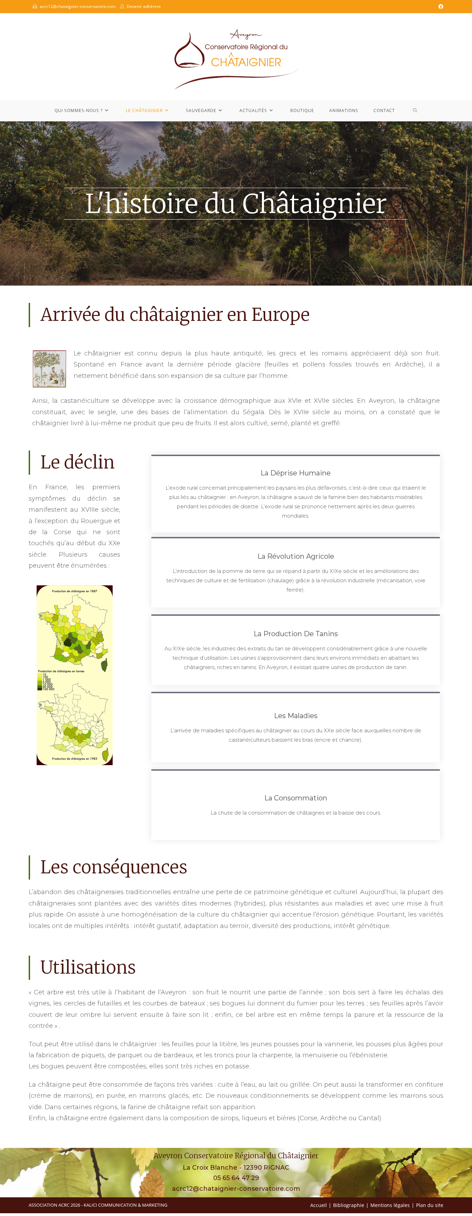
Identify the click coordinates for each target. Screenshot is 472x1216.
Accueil (318, 1205)
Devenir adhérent (144, 6)
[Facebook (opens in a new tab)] (439, 6)
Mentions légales (390, 1205)
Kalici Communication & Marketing (125, 1205)
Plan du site (429, 1205)
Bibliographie (348, 1205)
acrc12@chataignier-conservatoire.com (78, 6)
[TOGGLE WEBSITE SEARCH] (415, 110)
